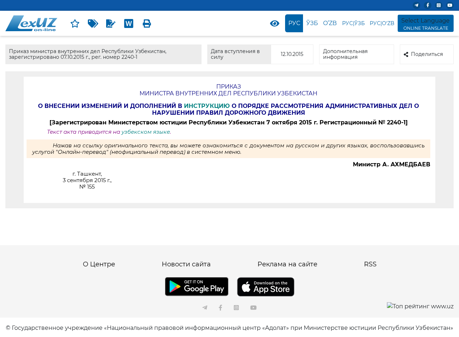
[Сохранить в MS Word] (129, 23)
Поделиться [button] (427, 54)
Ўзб (312, 23)
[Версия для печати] (147, 23)
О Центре (99, 264)
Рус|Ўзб (353, 23)
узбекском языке (146, 132)
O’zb (330, 23)
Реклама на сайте (287, 264)
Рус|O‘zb (382, 23)
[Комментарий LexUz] (111, 23)
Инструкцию (208, 106)
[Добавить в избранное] (75, 23)
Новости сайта (186, 264)
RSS (370, 264)
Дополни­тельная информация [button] (345, 54)
